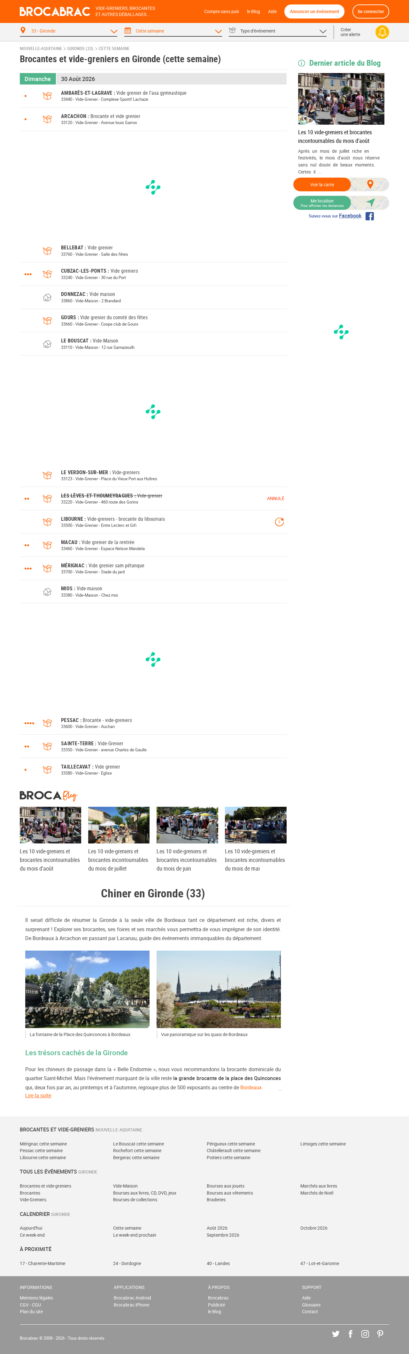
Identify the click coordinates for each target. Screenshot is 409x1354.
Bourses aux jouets (225, 1186)
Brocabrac (218, 1298)
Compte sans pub (221, 11)
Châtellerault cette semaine (233, 1150)
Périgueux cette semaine (231, 1144)
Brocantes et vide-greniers (45, 1186)
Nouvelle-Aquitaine (41, 48)
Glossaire (311, 1305)
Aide (272, 11)
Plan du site (31, 1311)
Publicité (216, 1305)
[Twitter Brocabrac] (340, 1338)
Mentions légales (36, 1298)
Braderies (216, 1199)
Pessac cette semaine (41, 1150)
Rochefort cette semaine (137, 1150)
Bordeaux (251, 1087)
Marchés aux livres (318, 1186)
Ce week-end (32, 1235)
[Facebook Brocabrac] (355, 1338)
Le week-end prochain (134, 1235)
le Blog (253, 11)
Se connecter (371, 11)
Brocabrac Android (132, 1298)
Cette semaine (127, 1228)
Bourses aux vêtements (230, 1193)
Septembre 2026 (223, 1235)
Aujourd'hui (31, 1228)
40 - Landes (218, 1263)
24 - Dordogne (127, 1263)
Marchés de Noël (316, 1193)
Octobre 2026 (314, 1228)
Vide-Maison (125, 1186)
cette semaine (114, 48)
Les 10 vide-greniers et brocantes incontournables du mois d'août (335, 136)
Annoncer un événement (314, 11)
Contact (310, 1311)
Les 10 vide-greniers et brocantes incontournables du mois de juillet (118, 859)
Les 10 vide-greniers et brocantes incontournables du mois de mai (255, 859)
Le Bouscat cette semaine (138, 1144)
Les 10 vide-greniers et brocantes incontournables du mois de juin (187, 859)
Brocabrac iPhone (131, 1305)
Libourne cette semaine (43, 1157)
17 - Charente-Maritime (42, 1263)
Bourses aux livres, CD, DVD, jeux (144, 1193)
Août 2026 (217, 1228)
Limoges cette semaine (323, 1144)
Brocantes (30, 1193)
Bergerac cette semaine (136, 1157)
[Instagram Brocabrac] (369, 1338)
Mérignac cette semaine (43, 1144)
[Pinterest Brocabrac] (385, 1338)
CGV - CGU (30, 1305)
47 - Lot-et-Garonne (319, 1263)
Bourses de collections (135, 1199)
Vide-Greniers (33, 1199)
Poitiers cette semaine (228, 1157)
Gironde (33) (80, 48)
